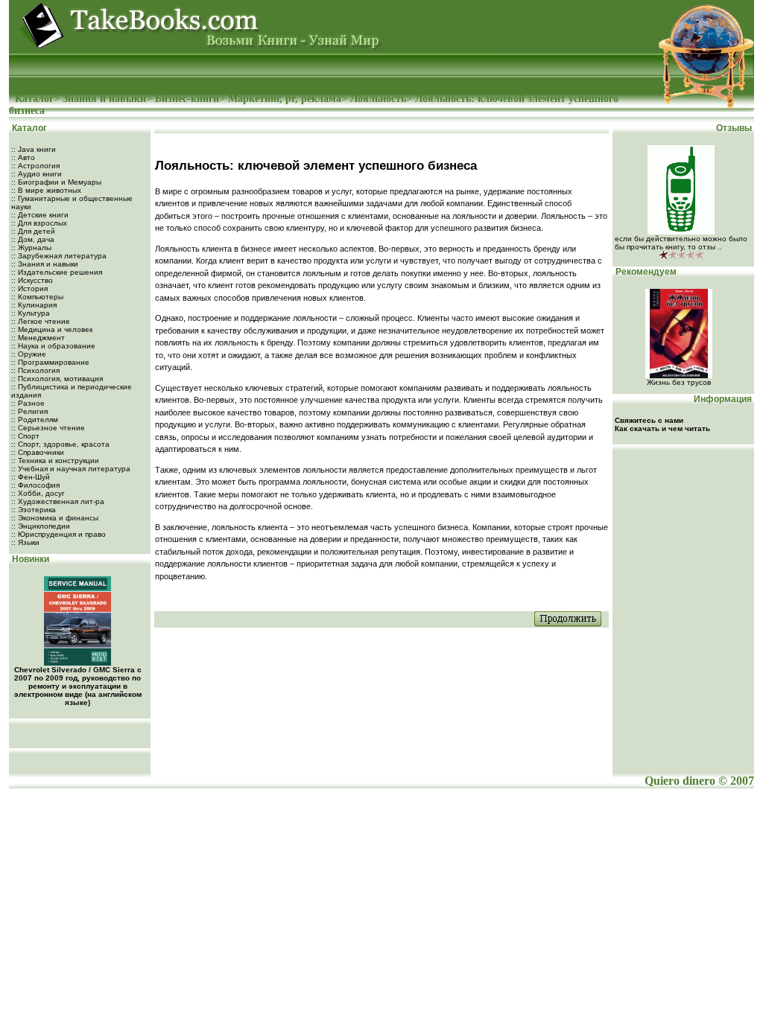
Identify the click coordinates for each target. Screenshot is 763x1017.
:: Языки (25, 542)
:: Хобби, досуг (38, 493)
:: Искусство (32, 280)
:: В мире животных (46, 190)
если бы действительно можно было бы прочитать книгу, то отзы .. (681, 243)
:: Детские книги (40, 215)
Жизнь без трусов (679, 382)
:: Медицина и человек (51, 329)
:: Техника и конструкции (55, 460)
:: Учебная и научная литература (70, 469)
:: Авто (23, 157)
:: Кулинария (34, 305)
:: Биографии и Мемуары (56, 182)
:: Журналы (31, 247)
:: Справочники (37, 452)
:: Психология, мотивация (57, 378)
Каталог (34, 98)
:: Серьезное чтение (48, 428)
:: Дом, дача (32, 239)
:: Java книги (33, 149)
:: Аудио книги (36, 174)
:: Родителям (34, 419)
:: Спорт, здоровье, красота (60, 444)
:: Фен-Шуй (30, 477)
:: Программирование (50, 362)
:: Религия (29, 411)
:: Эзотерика (33, 510)
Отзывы (735, 128)
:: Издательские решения (56, 272)
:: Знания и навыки (44, 264)
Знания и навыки (104, 98)
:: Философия (35, 485)
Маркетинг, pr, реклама (284, 98)
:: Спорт (25, 436)
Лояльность (378, 98)
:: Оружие (28, 354)
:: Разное (28, 403)
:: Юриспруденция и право (58, 534)
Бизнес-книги (187, 98)
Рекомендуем (645, 272)
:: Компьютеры (37, 297)
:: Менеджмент (38, 338)
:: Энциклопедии (40, 526)
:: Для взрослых (39, 223)
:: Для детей (33, 231)
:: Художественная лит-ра (57, 501)
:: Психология (35, 370)
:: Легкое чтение (40, 321)
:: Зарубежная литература (59, 256)
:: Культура (30, 313)
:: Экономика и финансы (54, 518)
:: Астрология (35, 166)
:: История (29, 288)
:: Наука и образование (53, 346)
